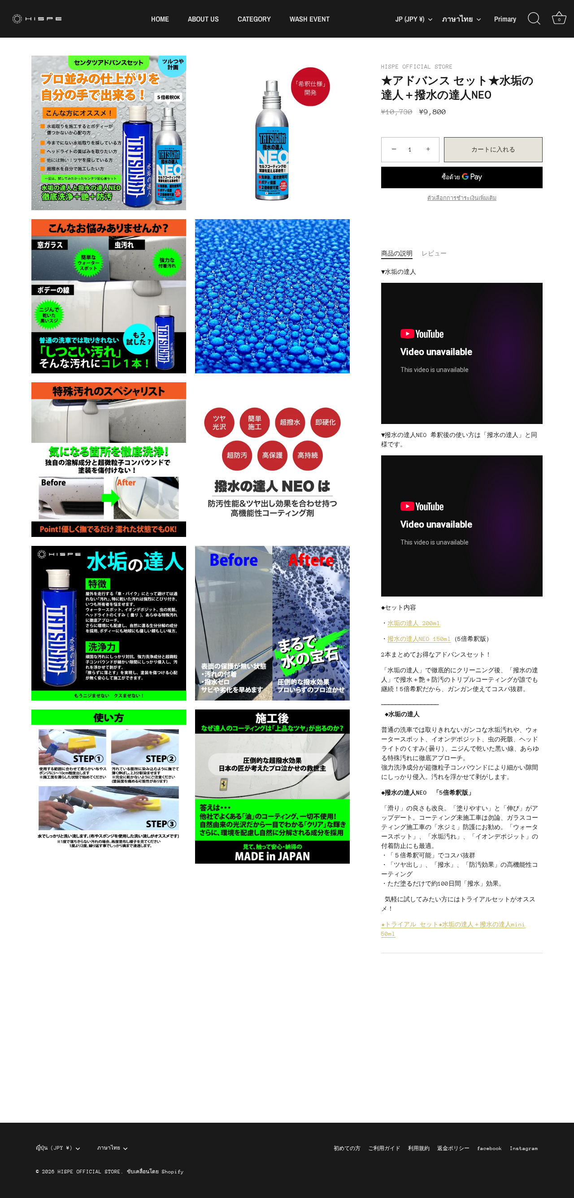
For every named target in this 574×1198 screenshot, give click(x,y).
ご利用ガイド (384, 1148)
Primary (505, 19)
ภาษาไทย (457, 18)
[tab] (401, 253)
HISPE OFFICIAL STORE (417, 66)
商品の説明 (397, 253)
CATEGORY (254, 19)
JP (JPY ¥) (410, 18)
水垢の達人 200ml (413, 623)
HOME (160, 19)
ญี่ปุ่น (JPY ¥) (54, 1148)
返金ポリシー (453, 1148)
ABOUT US (203, 19)
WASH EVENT (310, 19)
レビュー (434, 253)
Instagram (524, 1148)
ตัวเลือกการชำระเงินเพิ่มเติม (461, 198)
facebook (489, 1148)
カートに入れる (493, 149)
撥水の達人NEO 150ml (419, 639)
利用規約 (419, 1148)
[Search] (534, 19)
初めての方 (347, 1148)
